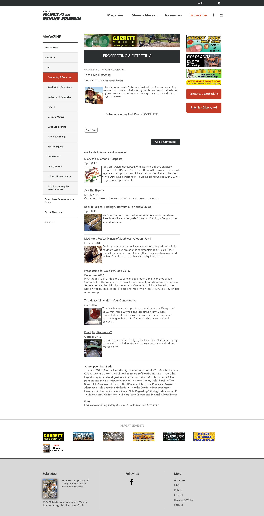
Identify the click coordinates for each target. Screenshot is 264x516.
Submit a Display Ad (204, 107)
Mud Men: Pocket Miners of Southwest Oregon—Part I (117, 238)
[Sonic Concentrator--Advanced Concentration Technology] (203, 60)
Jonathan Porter (113, 80)
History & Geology (57, 137)
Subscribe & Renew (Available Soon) (59, 201)
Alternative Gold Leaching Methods (105, 387)
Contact (178, 495)
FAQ (176, 485)
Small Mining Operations (60, 87)
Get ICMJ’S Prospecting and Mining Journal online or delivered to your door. (75, 484)
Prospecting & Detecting (60, 77)
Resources (173, 15)
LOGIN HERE (150, 114)
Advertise (179, 480)
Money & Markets (56, 117)
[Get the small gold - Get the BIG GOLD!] (203, 43)
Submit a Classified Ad (204, 94)
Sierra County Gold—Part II (150, 380)
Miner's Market (144, 15)
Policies (178, 490)
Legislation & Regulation (60, 97)
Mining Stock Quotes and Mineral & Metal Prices (149, 394)
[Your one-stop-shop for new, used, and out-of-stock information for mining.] (203, 82)
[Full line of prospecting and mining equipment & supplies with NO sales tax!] (203, 73)
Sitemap (178, 505)
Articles (48, 57)
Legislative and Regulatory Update (104, 405)
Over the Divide (139, 387)
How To (51, 107)
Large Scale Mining (57, 127)
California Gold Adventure (144, 405)
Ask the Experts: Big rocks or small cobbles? (130, 370)
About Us (49, 222)
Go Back (92, 130)
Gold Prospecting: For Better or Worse (59, 188)
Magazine (115, 15)
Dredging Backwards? (98, 332)
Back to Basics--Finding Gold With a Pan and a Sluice (117, 207)
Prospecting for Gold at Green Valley (107, 271)
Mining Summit (55, 167)
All (49, 67)
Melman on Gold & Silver (102, 394)
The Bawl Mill (54, 157)
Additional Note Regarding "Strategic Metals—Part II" (146, 391)
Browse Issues (52, 48)
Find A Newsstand (54, 212)
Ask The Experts (55, 147)
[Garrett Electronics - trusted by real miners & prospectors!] (132, 40)
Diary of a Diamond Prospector (103, 159)
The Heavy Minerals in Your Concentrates (110, 300)
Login (200, 3)
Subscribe (198, 15)
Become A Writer (183, 500)
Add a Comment (165, 142)
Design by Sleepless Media (68, 505)
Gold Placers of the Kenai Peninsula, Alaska (147, 384)
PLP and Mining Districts (59, 176)
